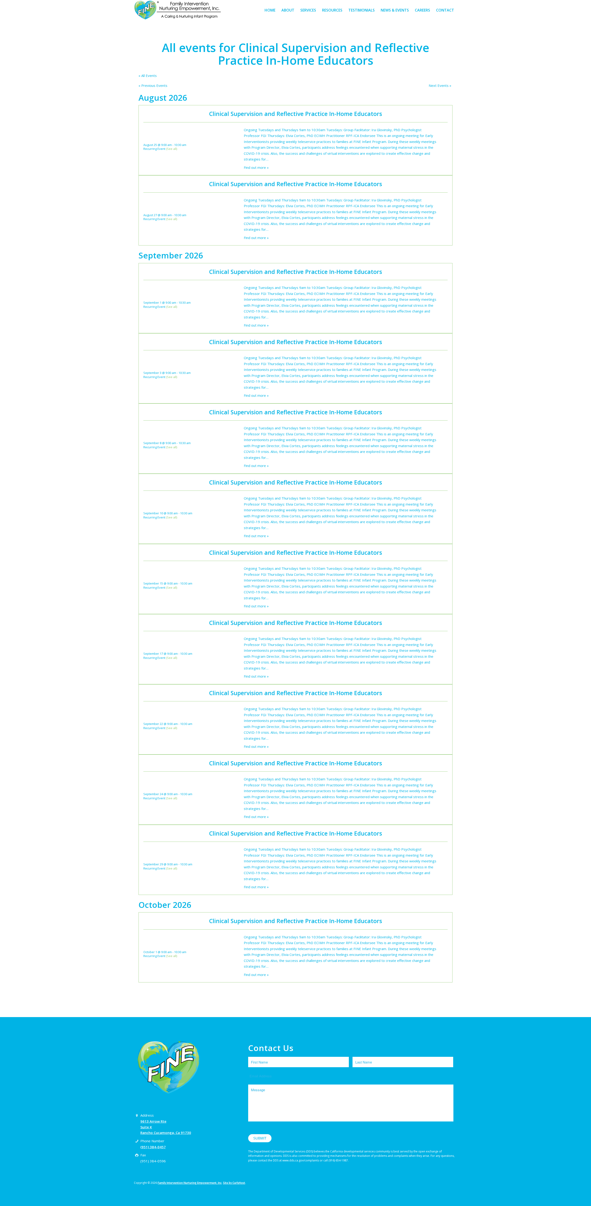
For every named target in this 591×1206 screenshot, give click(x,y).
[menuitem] (270, 10)
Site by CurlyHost (234, 1183)
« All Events (148, 75)
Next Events (440, 85)
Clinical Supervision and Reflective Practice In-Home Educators (295, 114)
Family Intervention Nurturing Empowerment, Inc (190, 1183)
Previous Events (153, 85)
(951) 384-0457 (153, 1147)
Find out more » (256, 167)
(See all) (171, 149)
